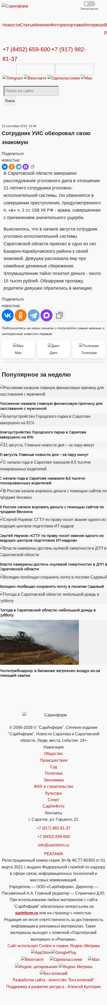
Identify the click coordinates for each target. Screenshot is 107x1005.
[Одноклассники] (64, 78)
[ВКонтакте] (5, 167)
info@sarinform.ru (53, 845)
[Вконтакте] (36, 78)
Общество (53, 754)
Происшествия (53, 760)
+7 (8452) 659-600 (26, 49)
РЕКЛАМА (53, 854)
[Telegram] (13, 78)
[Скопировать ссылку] (33, 167)
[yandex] (36, 967)
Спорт (53, 800)
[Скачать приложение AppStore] (35, 69)
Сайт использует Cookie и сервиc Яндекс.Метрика (53, 946)
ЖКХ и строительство (53, 786)
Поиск (10, 101)
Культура (53, 793)
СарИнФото (53, 806)
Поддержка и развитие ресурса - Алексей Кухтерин (53, 987)
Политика (53, 773)
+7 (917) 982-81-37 (53, 828)
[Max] (86, 78)
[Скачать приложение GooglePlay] (74, 69)
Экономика (53, 780)
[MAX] (26, 167)
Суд (53, 767)
